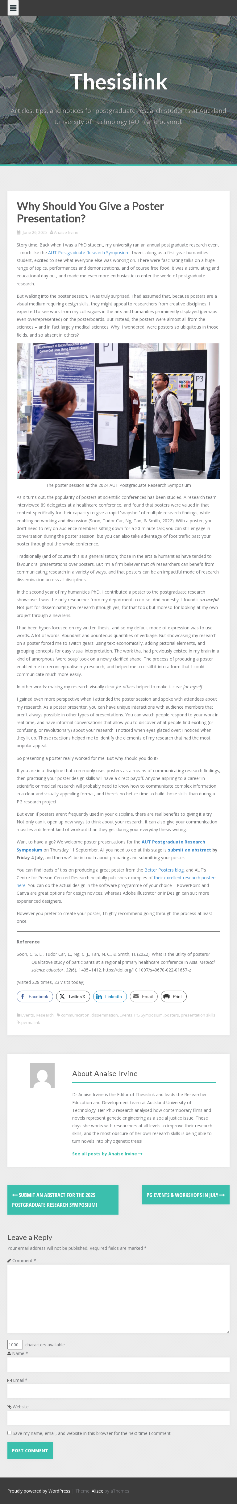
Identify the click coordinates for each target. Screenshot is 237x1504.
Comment (24, 1260)
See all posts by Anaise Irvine (104, 1154)
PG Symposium (148, 1015)
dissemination (104, 1015)
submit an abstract (189, 850)
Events (27, 1015)
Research (45, 1015)
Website (21, 1407)
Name (20, 1353)
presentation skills (198, 1015)
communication (75, 1015)
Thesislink (119, 81)
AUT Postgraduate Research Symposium (89, 252)
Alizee (97, 1491)
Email (20, 1380)
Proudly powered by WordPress (38, 1491)
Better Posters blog (164, 870)
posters (171, 1015)
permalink (30, 1022)
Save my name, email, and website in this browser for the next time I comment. (92, 1433)
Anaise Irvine (66, 232)
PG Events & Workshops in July (183, 1195)
